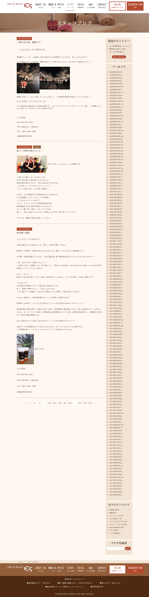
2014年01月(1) (116, 439)
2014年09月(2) (116, 416)
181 (54, 403)
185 (74, 403)
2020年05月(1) (116, 232)
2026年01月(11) (116, 92)
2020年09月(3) (116, 220)
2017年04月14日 (24, 39)
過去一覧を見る (118, 57)
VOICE (80, 5)
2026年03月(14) (116, 86)
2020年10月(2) (116, 218)
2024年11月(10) (116, 130)
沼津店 (37, 147)
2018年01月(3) (116, 299)
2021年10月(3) (116, 194)
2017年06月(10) (116, 320)
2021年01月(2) (116, 212)
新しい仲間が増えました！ (30, 150)
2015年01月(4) (116, 404)
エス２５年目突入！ (117, 52)
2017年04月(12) (116, 325)
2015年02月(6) (116, 401)
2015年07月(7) (116, 387)
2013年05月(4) (116, 462)
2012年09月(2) (116, 483)
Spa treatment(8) (116, 527)
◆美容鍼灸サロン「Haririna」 (39, 583)
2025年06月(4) (116, 113)
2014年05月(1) (116, 427)
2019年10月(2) (116, 244)
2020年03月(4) (116, 235)
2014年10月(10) (116, 413)
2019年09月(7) (116, 247)
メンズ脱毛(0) (115, 533)
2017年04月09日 (24, 147)
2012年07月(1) (116, 489)
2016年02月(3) (116, 366)
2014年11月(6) (116, 410)
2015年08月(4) (116, 384)
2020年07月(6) (116, 226)
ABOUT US (40, 5)
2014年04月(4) (116, 430)
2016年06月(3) (116, 355)
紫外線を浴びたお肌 (117, 49)
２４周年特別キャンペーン (120, 46)
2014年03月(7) (116, 433)
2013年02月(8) (116, 471)
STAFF (70, 5)
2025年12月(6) (116, 95)
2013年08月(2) (116, 454)
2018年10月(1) (116, 273)
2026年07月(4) (116, 75)
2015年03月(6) (116, 398)
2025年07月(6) (116, 110)
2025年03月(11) (116, 121)
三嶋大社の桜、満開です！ (30, 42)
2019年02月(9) (116, 261)
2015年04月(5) (116, 395)
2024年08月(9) (116, 139)
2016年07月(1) (116, 352)
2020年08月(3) (116, 223)
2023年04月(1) (116, 177)
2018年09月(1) (116, 276)
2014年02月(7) (116, 436)
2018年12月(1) (116, 267)
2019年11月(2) (116, 241)
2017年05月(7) (116, 323)
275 (85, 403)
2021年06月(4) (116, 203)
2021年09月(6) (116, 197)
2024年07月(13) (116, 142)
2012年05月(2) (116, 495)
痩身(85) (112, 513)
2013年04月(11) (116, 465)
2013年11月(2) (116, 445)
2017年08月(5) (116, 314)
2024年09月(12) (116, 136)
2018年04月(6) (116, 290)
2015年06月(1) (116, 390)
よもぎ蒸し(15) (115, 518)
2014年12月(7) (116, 407)
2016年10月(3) (116, 343)
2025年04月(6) (116, 118)
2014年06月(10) (116, 425)
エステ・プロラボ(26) (118, 524)
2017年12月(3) (116, 302)
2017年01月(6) (116, 334)
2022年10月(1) (116, 183)
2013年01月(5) (116, 474)
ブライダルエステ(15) (118, 521)
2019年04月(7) (116, 255)
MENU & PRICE (56, 5)
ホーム (21, 562)
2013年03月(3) (116, 468)
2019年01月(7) (116, 264)
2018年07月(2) (116, 282)
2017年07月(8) (116, 317)
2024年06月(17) (116, 145)
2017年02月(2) (116, 331)
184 (69, 403)
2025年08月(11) (116, 107)
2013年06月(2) (116, 460)
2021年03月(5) (116, 209)
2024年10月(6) (116, 133)
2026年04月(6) (116, 83)
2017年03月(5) (116, 328)
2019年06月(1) (116, 250)
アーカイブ (118, 67)
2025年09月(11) (116, 104)
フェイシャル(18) (116, 515)
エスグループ (79, 579)
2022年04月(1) (116, 185)
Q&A (91, 5)
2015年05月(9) (116, 392)
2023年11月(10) (116, 165)
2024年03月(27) (116, 153)
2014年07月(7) (116, 422)
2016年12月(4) (116, 337)
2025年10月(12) (116, 101)
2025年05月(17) (116, 116)
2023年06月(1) (116, 174)
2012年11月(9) (116, 480)
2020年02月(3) (116, 238)
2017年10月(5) (116, 308)
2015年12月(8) (116, 372)
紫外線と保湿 (23, 232)
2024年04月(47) (116, 151)
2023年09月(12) (116, 171)
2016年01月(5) (116, 369)
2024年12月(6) (116, 127)
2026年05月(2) (116, 81)
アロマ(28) (113, 530)
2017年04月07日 (24, 229)
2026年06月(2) (116, 78)
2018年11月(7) (116, 270)
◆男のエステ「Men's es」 (111, 583)
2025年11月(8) (116, 98)
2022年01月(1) (116, 188)
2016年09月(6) (116, 346)
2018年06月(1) (116, 285)
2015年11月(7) (116, 375)
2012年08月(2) (116, 486)
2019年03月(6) (116, 258)
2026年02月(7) (116, 89)
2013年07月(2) (116, 457)
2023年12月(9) (116, 162)
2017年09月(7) (116, 311)
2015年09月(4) (116, 381)
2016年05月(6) (116, 357)
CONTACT (102, 5)
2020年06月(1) (116, 229)
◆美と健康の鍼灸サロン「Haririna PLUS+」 (75, 583)
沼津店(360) (114, 510)
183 (64, 403)
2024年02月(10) (116, 156)
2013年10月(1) (116, 448)
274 (79, 403)
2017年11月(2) (116, 305)
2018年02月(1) (116, 296)
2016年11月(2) (116, 340)
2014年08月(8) (116, 419)
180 (49, 403)
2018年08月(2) (116, 279)
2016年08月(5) (116, 349)
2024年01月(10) (116, 159)
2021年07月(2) (116, 200)
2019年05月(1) (116, 253)
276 (90, 403)
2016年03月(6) (116, 363)
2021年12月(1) (116, 191)
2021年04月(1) (116, 206)
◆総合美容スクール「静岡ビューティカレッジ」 (65, 586)
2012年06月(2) (116, 492)
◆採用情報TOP (97, 586)
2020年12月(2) (116, 215)
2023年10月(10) (116, 168)
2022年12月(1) (116, 180)
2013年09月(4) (116, 451)
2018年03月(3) (116, 293)
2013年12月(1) (116, 442)
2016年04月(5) (116, 360)
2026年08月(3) (116, 72)
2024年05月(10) (116, 148)
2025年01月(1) (116, 124)
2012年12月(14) (116, 477)
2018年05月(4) (116, 288)
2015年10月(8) (116, 378)
